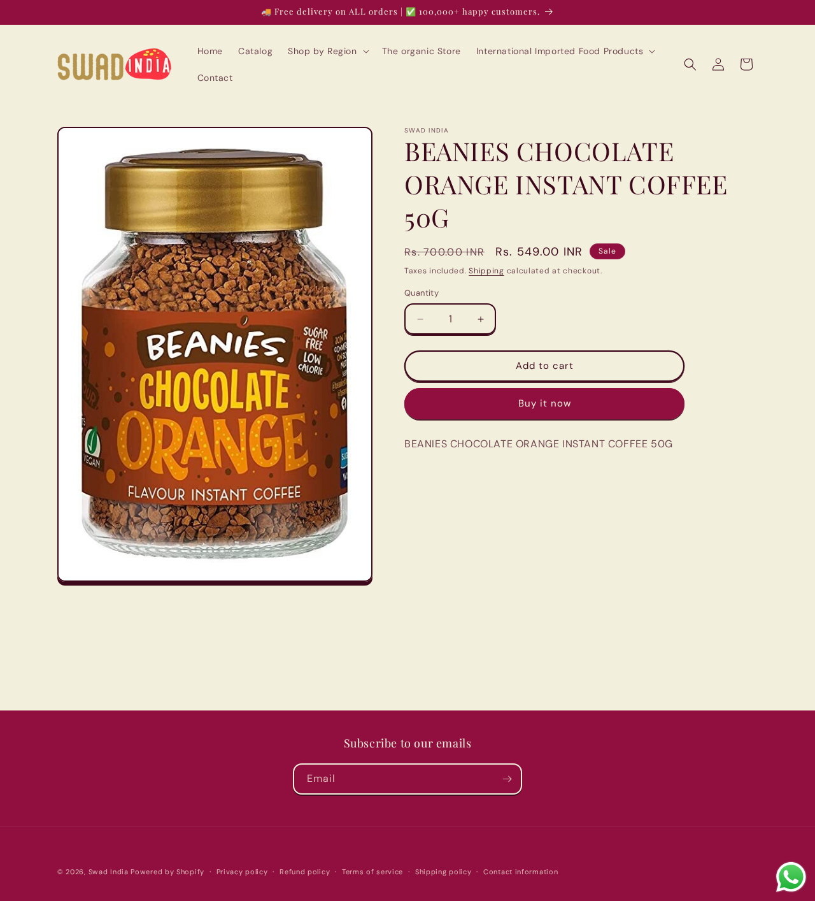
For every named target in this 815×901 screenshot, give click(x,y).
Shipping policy (443, 871)
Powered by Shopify (167, 871)
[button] (327, 51)
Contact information (520, 871)
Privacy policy (242, 871)
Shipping (486, 271)
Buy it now (544, 404)
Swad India (109, 871)
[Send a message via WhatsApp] (791, 877)
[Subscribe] (507, 779)
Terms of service (372, 871)
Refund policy (305, 871)
